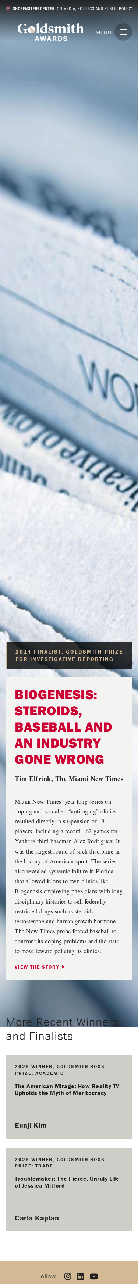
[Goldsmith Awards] (51, 32)
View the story (38, 967)
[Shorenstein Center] (69, 8)
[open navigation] (123, 32)
